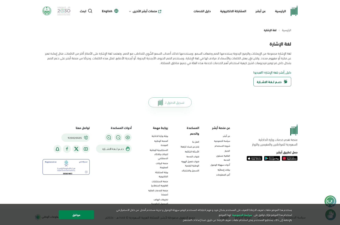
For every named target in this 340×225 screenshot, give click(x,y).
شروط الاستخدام (222, 145)
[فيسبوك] (67, 149)
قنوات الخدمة (193, 156)
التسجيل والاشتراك (190, 170)
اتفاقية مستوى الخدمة (223, 157)
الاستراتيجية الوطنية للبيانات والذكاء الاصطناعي (159, 154)
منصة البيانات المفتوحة (162, 165)
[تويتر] (76, 149)
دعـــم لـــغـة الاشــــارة (269, 81)
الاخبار (227, 150)
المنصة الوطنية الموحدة (161, 142)
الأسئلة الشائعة (192, 151)
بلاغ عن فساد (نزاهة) (190, 146)
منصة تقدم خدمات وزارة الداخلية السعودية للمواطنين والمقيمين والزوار (275, 142)
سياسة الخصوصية (222, 140)
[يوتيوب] (85, 149)
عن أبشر (261, 11)
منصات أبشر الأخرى (145, 10)
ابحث (83, 10)
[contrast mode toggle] (127, 137)
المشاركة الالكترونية (233, 11)
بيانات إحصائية (224, 169)
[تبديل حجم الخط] (118, 137)
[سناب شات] (57, 149)
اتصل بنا (195, 141)
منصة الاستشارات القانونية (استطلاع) (159, 183)
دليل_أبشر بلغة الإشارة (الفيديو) (272, 72)
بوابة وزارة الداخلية (160, 136)
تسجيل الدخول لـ (174, 102)
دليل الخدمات (202, 11)
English (107, 10)
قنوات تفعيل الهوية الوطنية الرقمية (190, 163)
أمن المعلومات (223, 174)
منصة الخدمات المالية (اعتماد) (158, 192)
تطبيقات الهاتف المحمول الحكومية (159, 201)
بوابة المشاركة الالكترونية (161, 174)
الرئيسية (280, 11)
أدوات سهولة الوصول (220, 164)
